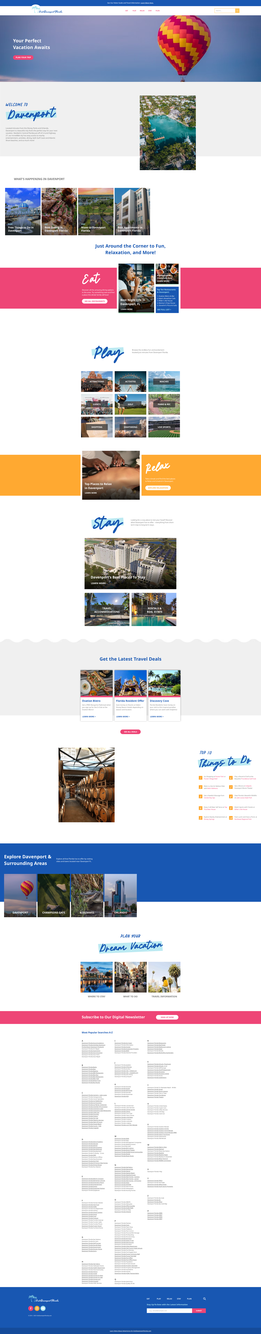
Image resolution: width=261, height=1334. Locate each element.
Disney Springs (209, 819)
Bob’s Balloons (212, 788)
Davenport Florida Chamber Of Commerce (94, 1107)
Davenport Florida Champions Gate (92, 1109)
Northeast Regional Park (243, 819)
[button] (158, 11)
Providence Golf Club (248, 779)
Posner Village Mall (210, 779)
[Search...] (237, 11)
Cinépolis (248, 786)
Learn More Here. (147, 3)
